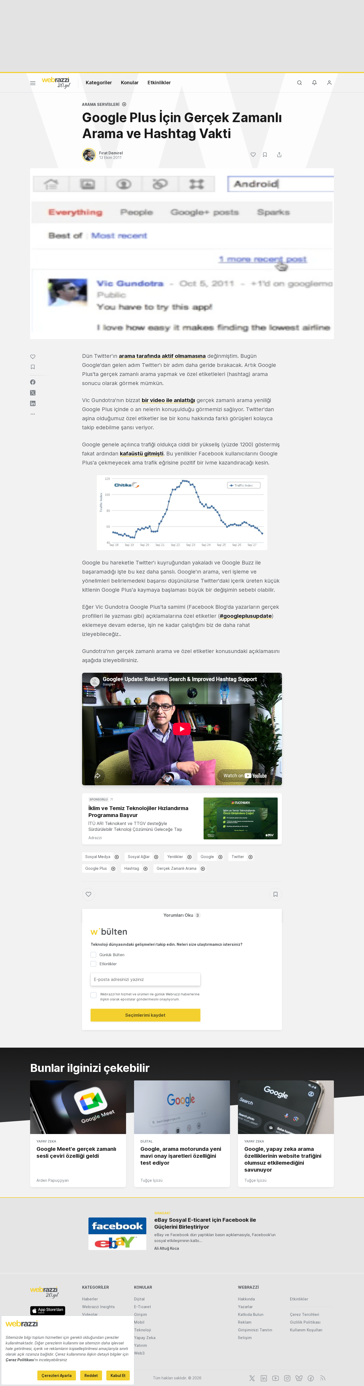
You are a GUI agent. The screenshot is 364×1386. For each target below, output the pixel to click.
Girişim (140, 1314)
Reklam (245, 1322)
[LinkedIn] (263, 1378)
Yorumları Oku (181, 915)
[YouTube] (275, 1378)
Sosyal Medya (97, 856)
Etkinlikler (159, 82)
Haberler (90, 1299)
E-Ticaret (142, 1306)
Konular (130, 82)
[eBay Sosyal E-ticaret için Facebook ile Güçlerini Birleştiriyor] (117, 1233)
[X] (251, 1378)
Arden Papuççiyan (53, 1180)
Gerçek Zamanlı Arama (176, 868)
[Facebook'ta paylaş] (32, 382)
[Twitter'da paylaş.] (32, 392)
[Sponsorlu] (241, 818)
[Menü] (32, 84)
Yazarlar (245, 1306)
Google (207, 856)
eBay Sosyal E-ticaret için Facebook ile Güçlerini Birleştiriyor (205, 1223)
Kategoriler (99, 82)
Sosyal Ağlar (139, 856)
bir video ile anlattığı (168, 400)
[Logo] (56, 82)
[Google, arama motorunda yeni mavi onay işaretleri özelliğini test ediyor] (182, 1107)
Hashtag (131, 868)
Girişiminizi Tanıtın (255, 1330)
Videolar (90, 1314)
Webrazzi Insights (98, 1306)
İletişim (245, 1337)
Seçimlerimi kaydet (145, 1015)
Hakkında (246, 1299)
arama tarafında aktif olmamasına (162, 356)
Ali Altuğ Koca (166, 1248)
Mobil (139, 1322)
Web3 (139, 1353)
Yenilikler (175, 856)
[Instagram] (287, 1378)
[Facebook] (310, 1378)
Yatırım (140, 1345)
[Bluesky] (298, 1378)
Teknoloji (142, 1330)
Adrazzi (95, 837)
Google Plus (96, 868)
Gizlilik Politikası (305, 1322)
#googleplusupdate (246, 616)
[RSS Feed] (322, 1378)
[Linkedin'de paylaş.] (32, 403)
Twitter (238, 856)
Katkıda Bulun (250, 1314)
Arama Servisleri (100, 104)
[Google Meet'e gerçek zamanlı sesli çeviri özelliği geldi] (78, 1107)
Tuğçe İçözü (151, 1180)
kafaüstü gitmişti (141, 453)
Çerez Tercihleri (304, 1314)
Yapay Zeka (46, 1141)
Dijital (146, 1141)
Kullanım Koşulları (306, 1330)
